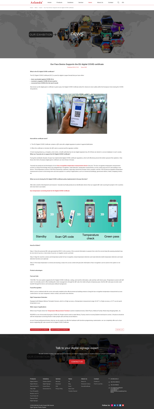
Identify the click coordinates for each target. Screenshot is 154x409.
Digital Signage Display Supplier (38, 407)
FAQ (57, 386)
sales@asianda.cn (115, 378)
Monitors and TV (34, 393)
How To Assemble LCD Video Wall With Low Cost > (60, 329)
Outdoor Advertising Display (49, 381)
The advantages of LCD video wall (40, 329)
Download (58, 383)
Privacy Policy (59, 388)
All (69, 381)
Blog (69, 383)
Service (80, 2)
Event (40, 7)
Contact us (96, 381)
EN (123, 2)
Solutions (70, 2)
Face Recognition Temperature (36, 391)
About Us (100, 2)
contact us (77, 362)
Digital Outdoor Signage (36, 381)
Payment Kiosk (34, 398)
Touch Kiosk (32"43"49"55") (36, 395)
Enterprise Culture (85, 383)
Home (49, 2)
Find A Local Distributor (100, 383)
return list (119, 329)
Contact (110, 2)
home (31, 7)
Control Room (46, 386)
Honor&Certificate (85, 386)
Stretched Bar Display (35, 386)
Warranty (58, 381)
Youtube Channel (72, 391)
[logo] (36, 2)
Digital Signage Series (35, 400)
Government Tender (48, 388)
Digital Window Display (36, 383)
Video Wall (32, 388)
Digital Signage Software (49, 383)
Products (59, 2)
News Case (71, 388)
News (90, 2)
